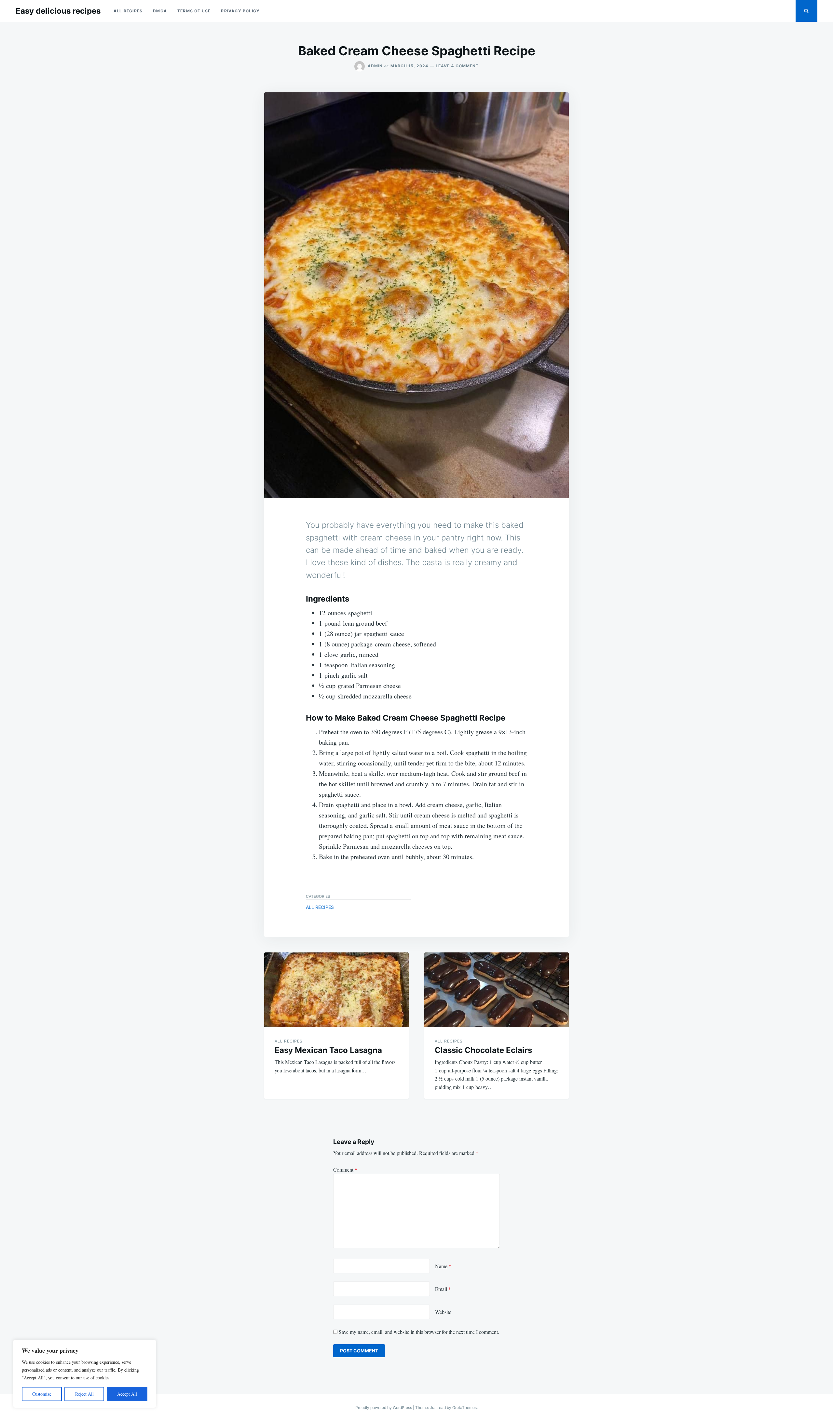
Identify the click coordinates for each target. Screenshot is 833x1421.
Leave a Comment (457, 65)
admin (375, 65)
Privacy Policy (240, 10)
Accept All (127, 1394)
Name (443, 1266)
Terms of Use (194, 10)
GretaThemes (464, 1407)
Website (443, 1311)
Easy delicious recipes (58, 11)
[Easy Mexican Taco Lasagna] (336, 989)
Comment (345, 1169)
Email (443, 1288)
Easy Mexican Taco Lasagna (328, 1050)
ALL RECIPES (128, 10)
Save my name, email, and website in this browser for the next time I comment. (419, 1331)
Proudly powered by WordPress (384, 1407)
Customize (41, 1394)
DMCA (160, 10)
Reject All (84, 1394)
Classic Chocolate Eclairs (483, 1050)
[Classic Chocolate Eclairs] (496, 989)
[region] (84, 1374)
